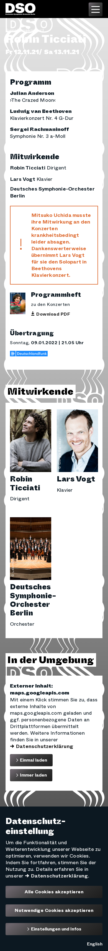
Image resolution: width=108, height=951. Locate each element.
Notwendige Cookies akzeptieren (54, 910)
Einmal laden (33, 760)
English (94, 944)
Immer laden (33, 775)
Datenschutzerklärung (44, 746)
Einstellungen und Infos (55, 929)
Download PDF (53, 314)
